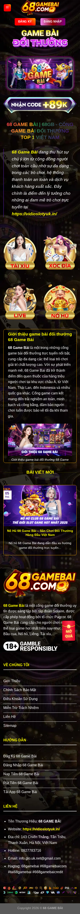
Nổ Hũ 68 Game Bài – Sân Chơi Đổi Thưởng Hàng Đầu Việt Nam (40, 533)
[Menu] (7, 7)
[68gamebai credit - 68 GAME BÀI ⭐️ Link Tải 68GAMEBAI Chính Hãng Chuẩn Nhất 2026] (40, 8)
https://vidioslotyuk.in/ (34, 213)
